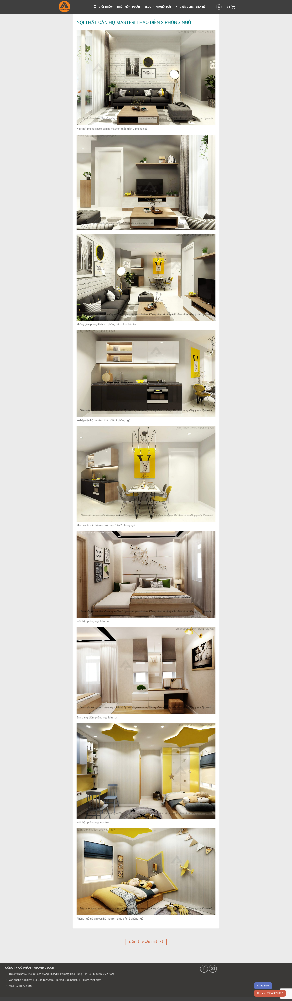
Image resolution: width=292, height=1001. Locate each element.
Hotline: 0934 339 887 (270, 993)
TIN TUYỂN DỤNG (183, 6)
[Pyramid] (73, 7)
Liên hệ (200, 6)
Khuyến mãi (163, 6)
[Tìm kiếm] (95, 6)
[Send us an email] (213, 969)
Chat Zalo (263, 985)
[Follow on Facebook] (204, 969)
